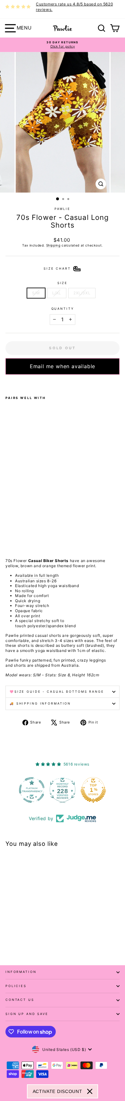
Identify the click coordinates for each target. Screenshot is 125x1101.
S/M (36, 292)
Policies (16, 986)
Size (62, 283)
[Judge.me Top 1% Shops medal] (93, 790)
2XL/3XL (81, 292)
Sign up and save (26, 1014)
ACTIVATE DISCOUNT (57, 1091)
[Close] (89, 1091)
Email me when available (62, 366)
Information (21, 972)
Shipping (53, 245)
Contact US (19, 999)
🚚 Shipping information (40, 703)
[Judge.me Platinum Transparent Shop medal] (32, 790)
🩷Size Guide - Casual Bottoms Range (57, 691)
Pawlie (62, 209)
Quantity (62, 308)
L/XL (56, 292)
